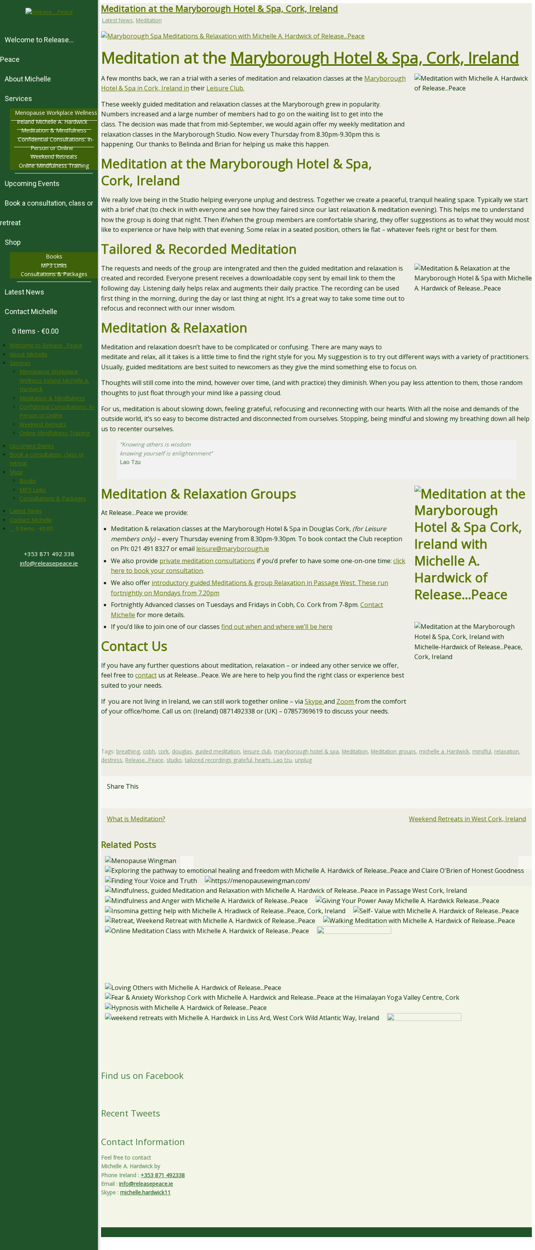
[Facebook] (45, 583)
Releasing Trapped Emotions (314, 872)
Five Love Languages (354, 946)
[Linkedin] (111, 798)
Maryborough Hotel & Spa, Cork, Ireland (374, 57)
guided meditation (217, 751)
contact (146, 675)
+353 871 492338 (163, 1175)
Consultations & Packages (53, 498)
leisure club (257, 751)
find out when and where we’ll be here (277, 626)
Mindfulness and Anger (206, 902)
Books (28, 480)
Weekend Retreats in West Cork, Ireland (467, 819)
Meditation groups (393, 751)
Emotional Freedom (282, 999)
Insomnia (225, 912)
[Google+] (49, 583)
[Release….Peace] (49, 12)
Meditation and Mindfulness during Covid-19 (286, 892)
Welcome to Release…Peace (46, 345)
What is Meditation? (136, 819)
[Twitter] (42, 583)
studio (174, 760)
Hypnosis (186, 1009)
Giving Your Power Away (408, 902)
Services (20, 363)
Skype (314, 701)
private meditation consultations (207, 560)
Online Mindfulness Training (55, 433)
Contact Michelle (31, 520)
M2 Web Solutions (510, 1245)
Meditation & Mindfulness (52, 398)
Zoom (345, 701)
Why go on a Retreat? (210, 922)
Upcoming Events (32, 446)
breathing (128, 751)
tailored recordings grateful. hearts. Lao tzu (238, 760)
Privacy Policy (416, 1245)
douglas (182, 751)
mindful (481, 751)
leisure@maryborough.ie (232, 548)
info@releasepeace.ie (49, 563)
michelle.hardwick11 (145, 1192)
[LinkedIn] (55, 583)
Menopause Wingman (257, 882)
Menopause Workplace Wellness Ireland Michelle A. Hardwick (54, 380)
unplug (303, 760)
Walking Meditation (419, 922)
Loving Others (193, 989)
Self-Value (436, 912)
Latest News (26, 511)
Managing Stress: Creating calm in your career (207, 932)
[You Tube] (52, 583)
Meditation (149, 20)
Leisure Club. (225, 88)
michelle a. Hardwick (444, 751)
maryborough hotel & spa (306, 751)
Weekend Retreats (43, 424)
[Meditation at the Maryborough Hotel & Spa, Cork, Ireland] (233, 36)
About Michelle (28, 354)
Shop (16, 472)
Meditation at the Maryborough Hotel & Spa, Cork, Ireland (219, 8)
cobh (149, 751)
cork (163, 751)
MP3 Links (33, 489)
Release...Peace (144, 760)
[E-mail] (119, 798)
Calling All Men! (140, 862)
